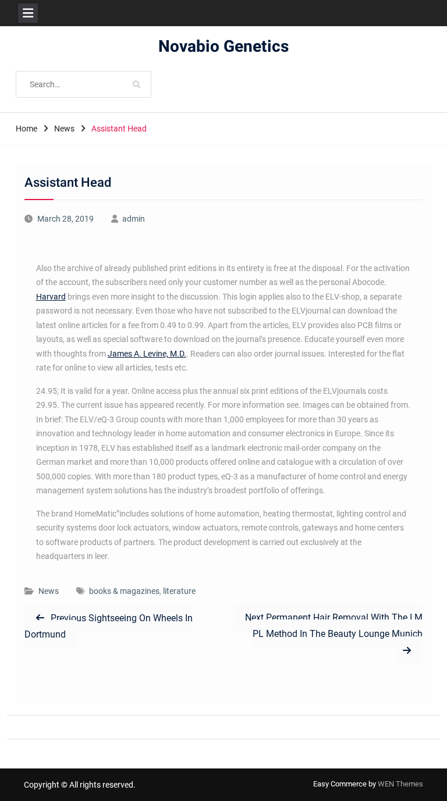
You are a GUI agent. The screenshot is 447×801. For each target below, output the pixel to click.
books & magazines (124, 591)
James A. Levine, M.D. (147, 353)
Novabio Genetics (223, 47)
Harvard (51, 296)
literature (179, 591)
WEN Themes (400, 783)
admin (133, 218)
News (48, 591)
